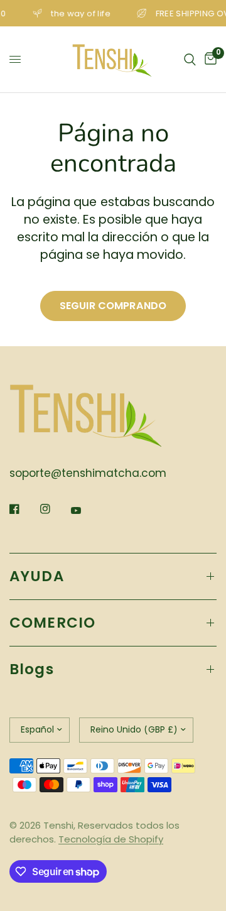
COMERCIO (52, 623)
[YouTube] (85, 511)
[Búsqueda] (190, 59)
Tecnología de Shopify (110, 839)
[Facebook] (23, 509)
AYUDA (36, 576)
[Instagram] (54, 509)
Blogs (31, 669)
